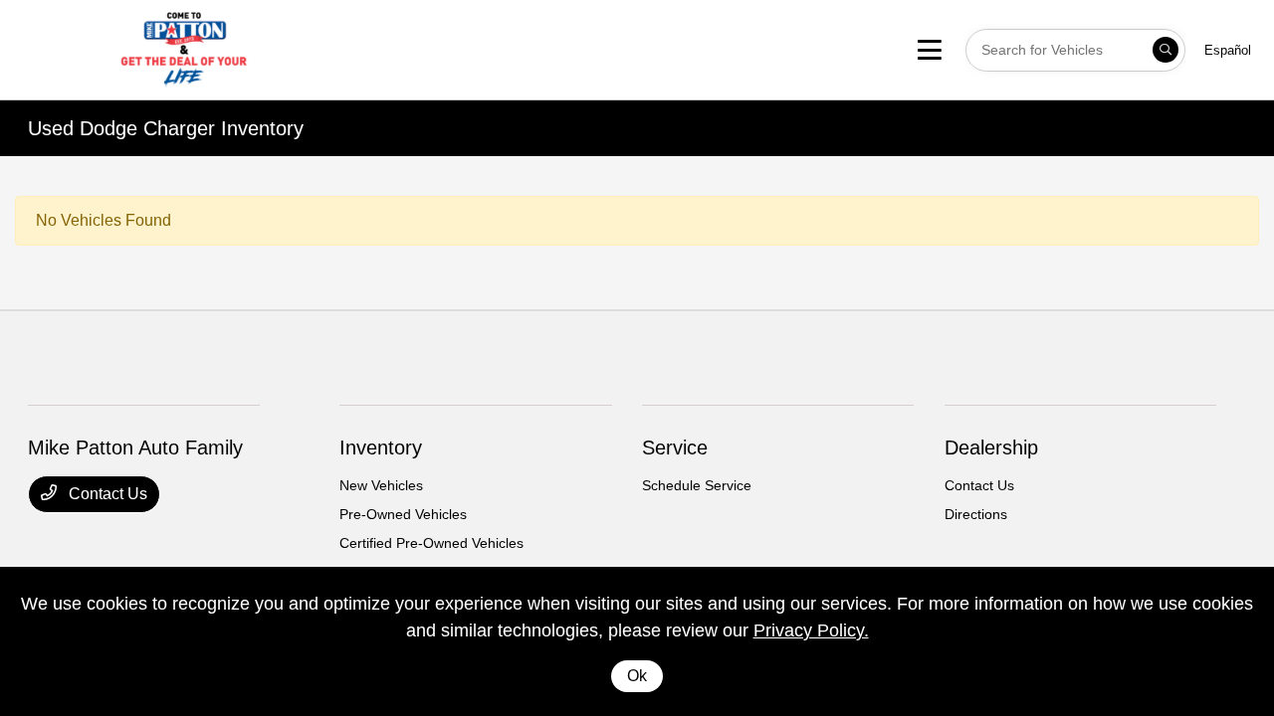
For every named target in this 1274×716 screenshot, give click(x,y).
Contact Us (106, 493)
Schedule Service (696, 485)
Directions (976, 514)
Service (675, 447)
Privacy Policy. (811, 630)
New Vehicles (381, 485)
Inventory (380, 447)
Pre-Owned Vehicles (403, 514)
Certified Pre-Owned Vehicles (431, 543)
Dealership (991, 447)
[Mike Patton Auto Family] (184, 48)
